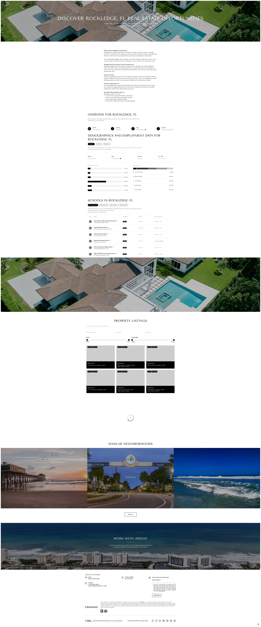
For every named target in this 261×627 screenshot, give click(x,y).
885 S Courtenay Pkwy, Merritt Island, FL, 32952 (102, 229)
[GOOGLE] (167, 620)
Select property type (91, 332)
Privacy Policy (161, 590)
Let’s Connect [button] (130, 554)
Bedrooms (148, 332)
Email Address (156, 580)
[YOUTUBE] (163, 620)
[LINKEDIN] (160, 620)
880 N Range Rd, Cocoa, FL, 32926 (100, 235)
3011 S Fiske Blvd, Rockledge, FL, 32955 (101, 222)
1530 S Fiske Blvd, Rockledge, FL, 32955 (101, 248)
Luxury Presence (117, 620)
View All (130, 514)
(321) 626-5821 (129, 578)
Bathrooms (118, 332)
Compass (142, 602)
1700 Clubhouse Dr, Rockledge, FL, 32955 (101, 255)
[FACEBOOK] (152, 620)
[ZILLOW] (174, 620)
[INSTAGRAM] (156, 620)
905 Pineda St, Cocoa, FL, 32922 (100, 242)
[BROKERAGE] (171, 620)
